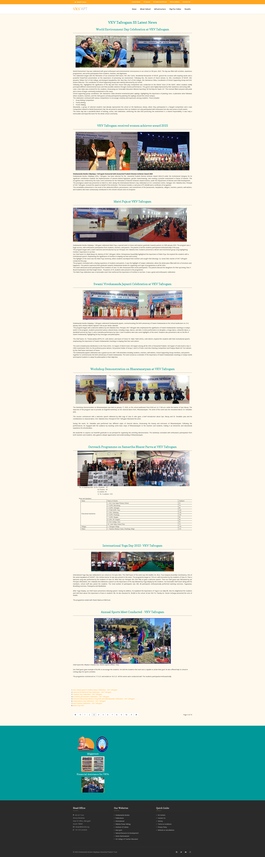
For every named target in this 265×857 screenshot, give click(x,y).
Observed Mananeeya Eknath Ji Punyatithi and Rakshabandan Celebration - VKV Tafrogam (104, 699)
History (160, 821)
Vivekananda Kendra (122, 815)
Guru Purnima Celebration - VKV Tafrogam (87, 703)
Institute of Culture (122, 827)
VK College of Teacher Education (127, 839)
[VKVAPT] (81, 9)
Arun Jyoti (119, 830)
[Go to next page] (131, 715)
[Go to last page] (136, 715)
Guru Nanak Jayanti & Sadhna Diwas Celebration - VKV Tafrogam (95, 690)
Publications (120, 818)
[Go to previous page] (80, 715)
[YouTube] (185, 852)
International (120, 821)
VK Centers (161, 815)
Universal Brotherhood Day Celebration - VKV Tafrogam (92, 692)
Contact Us (161, 818)
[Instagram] (190, 852)
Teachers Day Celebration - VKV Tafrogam (87, 694)
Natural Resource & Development (127, 833)
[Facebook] (176, 852)
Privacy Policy (162, 827)
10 (126, 715)
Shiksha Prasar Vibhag (123, 824)
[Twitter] (181, 852)
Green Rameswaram (122, 836)
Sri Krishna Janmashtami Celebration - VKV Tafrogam (91, 697)
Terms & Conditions (165, 824)
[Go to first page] (75, 715)
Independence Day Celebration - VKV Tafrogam (89, 701)
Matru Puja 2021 (78, 705)
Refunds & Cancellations (166, 830)
